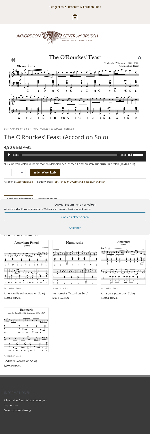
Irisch (102, 181)
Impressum (11, 405)
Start (6, 128)
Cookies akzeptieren (75, 217)
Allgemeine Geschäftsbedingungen (25, 400)
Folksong (87, 181)
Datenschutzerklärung (17, 410)
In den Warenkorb (45, 172)
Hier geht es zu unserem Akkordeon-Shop (75, 7)
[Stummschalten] (130, 155)
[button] (139, 58)
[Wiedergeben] (9, 155)
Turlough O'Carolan (70, 181)
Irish (95, 181)
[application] (75, 158)
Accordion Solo (20, 128)
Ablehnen (75, 228)
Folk (56, 181)
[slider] (138, 154)
